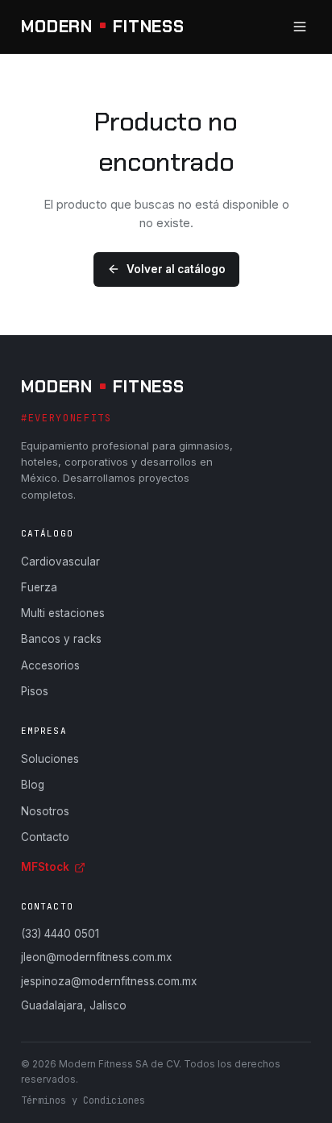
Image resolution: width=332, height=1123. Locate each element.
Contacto (45, 837)
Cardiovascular (60, 561)
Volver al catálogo (176, 269)
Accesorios (50, 665)
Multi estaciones (63, 613)
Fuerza (39, 587)
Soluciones (50, 758)
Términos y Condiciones (83, 1100)
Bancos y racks (61, 638)
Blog (32, 784)
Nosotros (45, 811)
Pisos (34, 691)
